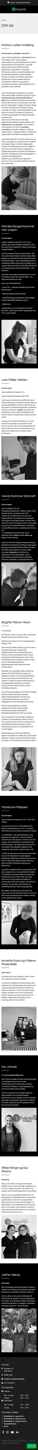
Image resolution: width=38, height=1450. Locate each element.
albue (27, 535)
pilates (3, 100)
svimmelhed (5, 129)
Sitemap (32, 1441)
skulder (20, 410)
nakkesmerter (6, 125)
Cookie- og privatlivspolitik (10, 1443)
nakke (16, 535)
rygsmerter (19, 125)
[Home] (19, 9)
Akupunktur (13, 552)
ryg (31, 535)
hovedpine (25, 127)
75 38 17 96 (8, 1375)
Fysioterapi (26, 57)
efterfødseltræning (23, 98)
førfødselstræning (8, 98)
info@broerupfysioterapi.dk (14, 1379)
